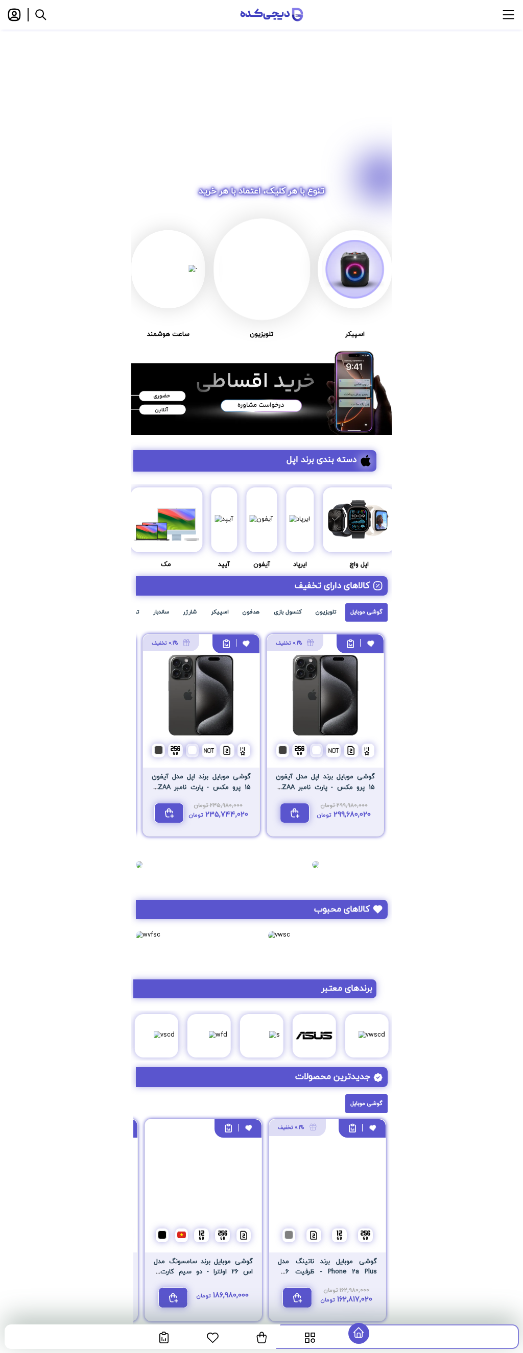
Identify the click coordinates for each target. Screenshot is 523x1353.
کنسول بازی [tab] (288, 612)
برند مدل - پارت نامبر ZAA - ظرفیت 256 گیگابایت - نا (325, 787)
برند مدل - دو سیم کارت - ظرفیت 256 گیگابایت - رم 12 (203, 1272)
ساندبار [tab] (161, 612)
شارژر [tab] (190, 612)
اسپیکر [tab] (220, 612)
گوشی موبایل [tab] (366, 612)
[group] (261, 99)
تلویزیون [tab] (326, 612)
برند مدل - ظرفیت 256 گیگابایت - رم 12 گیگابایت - (327, 1272)
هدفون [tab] (251, 612)
